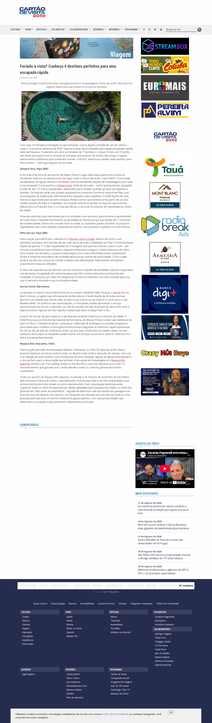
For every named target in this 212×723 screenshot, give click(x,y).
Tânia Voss (160, 637)
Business (98, 29)
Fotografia (27, 636)
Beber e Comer (74, 628)
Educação (27, 632)
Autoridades (117, 624)
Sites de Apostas (74, 697)
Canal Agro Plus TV (120, 689)
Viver (28, 29)
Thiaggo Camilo (163, 641)
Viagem (26, 628)
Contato (122, 603)
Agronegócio (28, 674)
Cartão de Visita (118, 674)
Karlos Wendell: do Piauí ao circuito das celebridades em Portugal (160, 541)
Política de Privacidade (167, 603)
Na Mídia (115, 628)
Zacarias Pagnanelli (164, 616)
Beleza (69, 624)
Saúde (69, 616)
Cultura (15, 29)
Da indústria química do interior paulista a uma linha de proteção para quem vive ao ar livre (163, 510)
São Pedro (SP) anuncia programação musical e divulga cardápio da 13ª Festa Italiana (164, 556)
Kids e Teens (72, 678)
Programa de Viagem (121, 681)
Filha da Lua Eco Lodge (81, 239)
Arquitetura (27, 640)
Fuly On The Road (120, 685)
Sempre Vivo (64, 185)
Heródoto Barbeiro (164, 624)
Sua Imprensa (73, 681)
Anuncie (73, 603)
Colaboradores (79, 29)
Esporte (70, 632)
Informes (114, 29)
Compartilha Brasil (120, 678)
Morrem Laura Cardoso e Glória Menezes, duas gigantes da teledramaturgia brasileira (163, 526)
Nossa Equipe (58, 603)
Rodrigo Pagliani (163, 633)
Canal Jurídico (73, 674)
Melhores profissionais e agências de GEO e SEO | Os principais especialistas (163, 571)
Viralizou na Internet (121, 632)
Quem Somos (40, 603)
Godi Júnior (160, 620)
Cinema (26, 624)
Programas (131, 29)
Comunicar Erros (106, 603)
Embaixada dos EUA (76, 685)
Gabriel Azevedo (163, 664)
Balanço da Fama (119, 693)
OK (171, 712)
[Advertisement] (133, 14)
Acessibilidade (87, 603)
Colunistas (57, 29)
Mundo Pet (72, 636)
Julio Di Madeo (162, 653)
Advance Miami (74, 689)
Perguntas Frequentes (141, 603)
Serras (117, 292)
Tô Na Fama (161, 645)
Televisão (115, 620)
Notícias (41, 29)
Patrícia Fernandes (164, 660)
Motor (114, 616)
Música (25, 620)
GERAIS (70, 693)
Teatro (25, 616)
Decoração (27, 643)
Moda (69, 620)
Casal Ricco (160, 649)
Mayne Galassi (162, 657)
